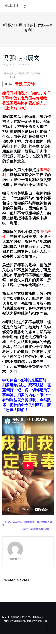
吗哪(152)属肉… (22, 58)
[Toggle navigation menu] (50, 6)
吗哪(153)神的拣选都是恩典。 (37, 529)
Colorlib (17, 621)
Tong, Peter (27, 64)
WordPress (41, 621)
